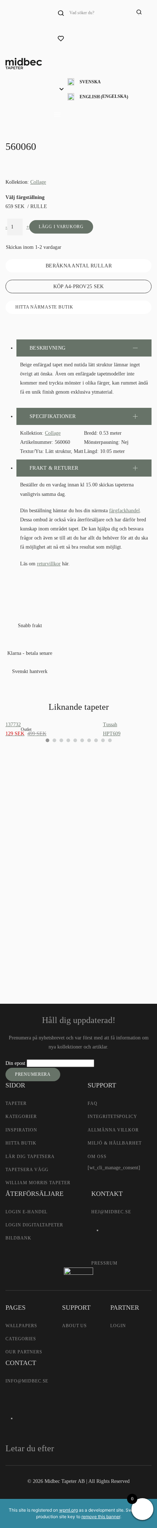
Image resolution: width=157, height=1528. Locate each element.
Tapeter (16, 1103)
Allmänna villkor (113, 1130)
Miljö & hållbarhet (115, 1143)
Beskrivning (47, 348)
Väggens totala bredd (35, 803)
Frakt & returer (54, 468)
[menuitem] (98, 82)
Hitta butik (21, 1143)
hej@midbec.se (111, 1211)
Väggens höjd (27, 829)
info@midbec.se (26, 1381)
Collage (38, 182)
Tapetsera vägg (27, 1169)
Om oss (97, 1156)
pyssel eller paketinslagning (51, 936)
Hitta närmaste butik (44, 307)
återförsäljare (26, 913)
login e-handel (26, 1211)
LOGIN (118, 1325)
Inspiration (21, 1130)
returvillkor (49, 563)
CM (21, 865)
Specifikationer (53, 416)
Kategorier (21, 1116)
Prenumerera (33, 1074)
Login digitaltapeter (34, 1224)
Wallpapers (21, 1325)
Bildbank (18, 1238)
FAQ (92, 1103)
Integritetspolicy (112, 1116)
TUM (47, 865)
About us (74, 1325)
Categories (20, 1338)
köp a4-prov (78, 286)
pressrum (104, 1263)
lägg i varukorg (61, 226)
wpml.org (68, 1510)
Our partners (23, 1351)
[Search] (139, 13)
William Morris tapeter (37, 1182)
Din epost (16, 1063)
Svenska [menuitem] (90, 81)
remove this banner (100, 1516)
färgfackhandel (124, 510)
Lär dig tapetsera (30, 1156)
